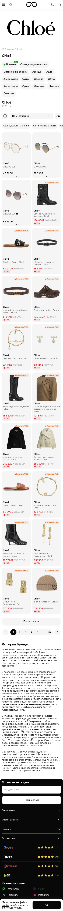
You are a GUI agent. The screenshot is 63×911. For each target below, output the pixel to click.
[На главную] (3, 49)
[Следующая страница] (57, 632)
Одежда (36, 71)
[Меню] (3, 4)
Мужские (54, 86)
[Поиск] (10, 4)
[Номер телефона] (52, 4)
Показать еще (31, 621)
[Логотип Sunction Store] (31, 4)
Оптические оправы (15, 71)
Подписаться (31, 800)
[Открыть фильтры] (58, 116)
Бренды (10, 49)
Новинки (11, 63)
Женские (39, 86)
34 (49, 632)
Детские (9, 93)
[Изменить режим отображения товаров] (5, 116)
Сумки (25, 79)
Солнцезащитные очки (33, 64)
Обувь (49, 71)
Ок (46, 905)
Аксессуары (11, 79)
